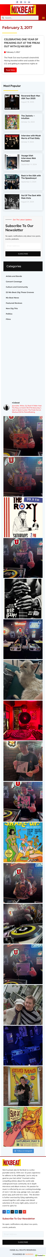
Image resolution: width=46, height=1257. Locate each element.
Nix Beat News (12, 298)
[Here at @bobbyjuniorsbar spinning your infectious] (23, 1045)
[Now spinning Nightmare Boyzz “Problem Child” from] (23, 883)
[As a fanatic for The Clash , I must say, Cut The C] (23, 477)
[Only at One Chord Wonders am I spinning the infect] (23, 964)
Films (8, 319)
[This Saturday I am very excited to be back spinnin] (23, 1127)
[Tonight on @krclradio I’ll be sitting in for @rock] (23, 720)
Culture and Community (17, 287)
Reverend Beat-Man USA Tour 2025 (30, 97)
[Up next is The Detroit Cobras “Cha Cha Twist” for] (23, 436)
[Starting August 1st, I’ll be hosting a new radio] (23, 517)
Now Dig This (12, 308)
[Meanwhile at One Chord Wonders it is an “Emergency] (23, 802)
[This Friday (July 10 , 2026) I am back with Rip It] (23, 599)
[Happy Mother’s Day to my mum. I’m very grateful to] (23, 1005)
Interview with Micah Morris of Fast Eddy (31, 136)
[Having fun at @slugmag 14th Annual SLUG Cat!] (23, 1086)
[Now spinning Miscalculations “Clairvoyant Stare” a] (23, 924)
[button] (43, 18)
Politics (9, 314)
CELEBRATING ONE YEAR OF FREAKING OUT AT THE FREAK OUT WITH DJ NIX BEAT (22, 43)
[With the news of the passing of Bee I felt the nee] (23, 761)
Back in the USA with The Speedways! (31, 176)
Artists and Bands (14, 276)
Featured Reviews (14, 303)
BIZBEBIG (29, 1254)
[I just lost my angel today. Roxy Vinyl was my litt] (23, 680)
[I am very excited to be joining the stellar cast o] (23, 842)
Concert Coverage (14, 281)
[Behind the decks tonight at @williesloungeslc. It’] (23, 639)
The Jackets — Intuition (28, 117)
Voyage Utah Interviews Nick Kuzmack (28, 158)
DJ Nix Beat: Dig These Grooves (20, 292)
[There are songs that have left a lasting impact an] (23, 558)
